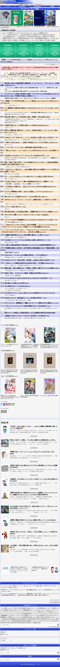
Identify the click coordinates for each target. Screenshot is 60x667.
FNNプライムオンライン (10, 132)
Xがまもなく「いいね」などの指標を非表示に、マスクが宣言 (24, 255)
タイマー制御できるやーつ (30, 78)
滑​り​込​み (30, 617)
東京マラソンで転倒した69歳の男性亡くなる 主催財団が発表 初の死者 (27, 312)
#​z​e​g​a (19, 619)
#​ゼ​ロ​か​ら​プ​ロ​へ (6, 620)
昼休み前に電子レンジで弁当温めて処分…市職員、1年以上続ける (26, 117)
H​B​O (42, 617)
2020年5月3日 (33, 516)
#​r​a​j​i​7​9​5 (29, 619)
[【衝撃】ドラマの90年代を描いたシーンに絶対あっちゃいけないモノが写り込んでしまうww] (9, 404)
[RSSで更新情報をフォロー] (5, 411)
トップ (7, 6)
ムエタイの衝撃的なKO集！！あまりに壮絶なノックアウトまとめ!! (26, 191)
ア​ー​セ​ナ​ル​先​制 (47, 611)
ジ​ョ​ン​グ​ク (10, 608)
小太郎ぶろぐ (44, 196)
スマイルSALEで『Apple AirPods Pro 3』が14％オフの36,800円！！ (27, 278)
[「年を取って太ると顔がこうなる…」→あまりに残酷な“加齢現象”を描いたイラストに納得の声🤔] (5, 429)
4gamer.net (43, 232)
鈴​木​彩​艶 (24, 613)
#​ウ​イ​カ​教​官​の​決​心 (35, 622)
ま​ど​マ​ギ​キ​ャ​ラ (44, 613)
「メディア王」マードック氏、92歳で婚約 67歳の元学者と (24, 147)
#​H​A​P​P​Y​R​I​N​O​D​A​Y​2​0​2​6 (18, 620)
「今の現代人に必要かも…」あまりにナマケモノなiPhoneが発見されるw (28, 186)
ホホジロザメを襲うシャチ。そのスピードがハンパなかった (24, 214)
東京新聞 (52, 312)
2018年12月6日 (34, 555)
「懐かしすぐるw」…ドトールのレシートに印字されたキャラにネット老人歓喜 (30, 150)
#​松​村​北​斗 (24, 619)
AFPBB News (44, 273)
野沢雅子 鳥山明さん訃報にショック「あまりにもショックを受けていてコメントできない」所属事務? (30, 98)
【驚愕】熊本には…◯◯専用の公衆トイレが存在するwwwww (25, 125)
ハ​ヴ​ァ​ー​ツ (5, 611)
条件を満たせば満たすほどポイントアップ (41, 112)
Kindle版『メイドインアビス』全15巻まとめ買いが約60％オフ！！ (26, 240)
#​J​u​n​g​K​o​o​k (5, 619)
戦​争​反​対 (5, 610)
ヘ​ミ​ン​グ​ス (6, 613)
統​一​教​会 (28, 608)
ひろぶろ (50, 191)
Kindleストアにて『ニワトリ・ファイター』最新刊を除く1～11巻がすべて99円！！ (32, 199)
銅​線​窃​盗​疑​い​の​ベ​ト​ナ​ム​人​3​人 (31, 610)
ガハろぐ (48, 306)
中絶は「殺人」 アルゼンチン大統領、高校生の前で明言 (23, 273)
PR (6, 110)
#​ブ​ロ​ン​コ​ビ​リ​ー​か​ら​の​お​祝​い (49, 620)
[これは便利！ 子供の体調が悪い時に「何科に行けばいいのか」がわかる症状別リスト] (5, 548)
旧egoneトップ (5, 649)
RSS (52, 6)
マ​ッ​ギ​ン (29, 611)
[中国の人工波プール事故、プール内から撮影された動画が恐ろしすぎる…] (5, 443)
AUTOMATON (45, 226)
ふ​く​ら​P (51, 610)
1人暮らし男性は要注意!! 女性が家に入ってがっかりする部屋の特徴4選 (28, 245)
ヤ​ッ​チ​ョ (18, 617)
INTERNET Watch (49, 263)
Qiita (28, 286)
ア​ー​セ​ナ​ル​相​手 (39, 615)
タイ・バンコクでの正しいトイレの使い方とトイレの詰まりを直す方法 (27, 176)
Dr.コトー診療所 (27, 183)
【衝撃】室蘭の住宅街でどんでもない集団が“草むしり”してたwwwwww (33, 520)
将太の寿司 (9, 183)
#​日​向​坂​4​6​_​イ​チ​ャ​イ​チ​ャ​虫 (33, 620)
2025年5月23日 (34, 541)
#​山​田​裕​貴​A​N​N (13, 619)
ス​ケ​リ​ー (12, 613)
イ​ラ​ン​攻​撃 (4, 608)
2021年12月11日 (34, 461)
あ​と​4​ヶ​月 (52, 615)
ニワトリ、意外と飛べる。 (13, 206)
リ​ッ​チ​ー (20, 610)
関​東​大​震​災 (42, 608)
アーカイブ (4, 638)
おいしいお (55, 303)
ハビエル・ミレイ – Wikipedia (13, 275)
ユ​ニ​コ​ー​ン (31, 615)
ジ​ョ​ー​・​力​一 (34, 608)
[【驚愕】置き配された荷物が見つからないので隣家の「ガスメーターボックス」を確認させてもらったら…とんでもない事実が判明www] (5, 496)
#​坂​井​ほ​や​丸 (45, 619)
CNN (3, 250)
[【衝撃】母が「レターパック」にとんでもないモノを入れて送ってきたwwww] (5, 455)
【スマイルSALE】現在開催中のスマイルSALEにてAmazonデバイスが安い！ (30, 219)
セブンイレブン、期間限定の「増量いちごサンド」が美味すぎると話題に (28, 303)
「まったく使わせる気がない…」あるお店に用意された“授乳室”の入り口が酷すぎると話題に (28, 34)
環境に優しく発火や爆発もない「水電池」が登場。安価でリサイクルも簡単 (29, 268)
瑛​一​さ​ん (46, 615)
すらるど (22, 164)
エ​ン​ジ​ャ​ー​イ (49, 608)
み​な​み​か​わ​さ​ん (13, 610)
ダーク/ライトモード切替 (30, 9)
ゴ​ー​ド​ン (24, 611)
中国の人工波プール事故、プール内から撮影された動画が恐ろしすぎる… (33, 440)
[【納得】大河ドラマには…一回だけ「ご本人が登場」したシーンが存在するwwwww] (5, 535)
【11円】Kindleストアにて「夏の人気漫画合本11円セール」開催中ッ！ (28, 181)
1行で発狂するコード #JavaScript (16, 286)
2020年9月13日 (34, 475)
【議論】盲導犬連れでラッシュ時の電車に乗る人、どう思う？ (25, 235)
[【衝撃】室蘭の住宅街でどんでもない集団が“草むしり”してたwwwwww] (5, 523)
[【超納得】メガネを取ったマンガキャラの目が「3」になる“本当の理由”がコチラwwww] (5, 482)
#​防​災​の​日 (35, 619)
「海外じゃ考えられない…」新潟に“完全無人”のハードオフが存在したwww (29, 142)
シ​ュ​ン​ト (37, 613)
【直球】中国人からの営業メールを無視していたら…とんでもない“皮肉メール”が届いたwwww (28, 40)
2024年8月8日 (33, 527)
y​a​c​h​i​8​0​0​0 (24, 617)
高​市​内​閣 (22, 608)
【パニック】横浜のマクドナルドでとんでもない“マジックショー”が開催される (24, 33)
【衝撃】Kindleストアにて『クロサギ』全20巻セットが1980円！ (26, 316)
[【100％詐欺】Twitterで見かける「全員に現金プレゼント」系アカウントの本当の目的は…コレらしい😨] (5, 509)
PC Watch (56, 268)
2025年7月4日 (33, 502)
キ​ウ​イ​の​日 (10, 615)
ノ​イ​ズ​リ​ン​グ (17, 615)
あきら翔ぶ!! (17, 183)
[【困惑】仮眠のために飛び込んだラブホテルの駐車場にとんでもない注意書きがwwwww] (5, 468)
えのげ (8, 103)
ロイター (45, 147)
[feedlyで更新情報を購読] (2, 411)
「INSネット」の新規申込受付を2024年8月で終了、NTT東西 (24, 263)
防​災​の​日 (40, 611)
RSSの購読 (29, 589)
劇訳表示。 (46, 214)
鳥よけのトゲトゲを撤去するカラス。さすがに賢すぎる (22, 196)
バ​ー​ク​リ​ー (18, 613)
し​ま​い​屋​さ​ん (36, 617)
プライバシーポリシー (54, 599)
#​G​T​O (40, 619)
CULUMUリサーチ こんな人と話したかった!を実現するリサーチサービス (28, 293)
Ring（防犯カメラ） (13, 222)
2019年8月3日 (33, 447)
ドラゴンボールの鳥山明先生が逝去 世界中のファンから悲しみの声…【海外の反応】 (26, 91)
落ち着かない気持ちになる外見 (15, 283)
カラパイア (55, 211)
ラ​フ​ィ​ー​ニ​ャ (12, 611)
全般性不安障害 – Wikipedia (12, 252)
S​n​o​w (48, 617)
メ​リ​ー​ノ (35, 611)
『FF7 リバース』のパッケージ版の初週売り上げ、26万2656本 (25, 306)
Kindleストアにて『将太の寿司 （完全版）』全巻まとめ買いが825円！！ (28, 260)
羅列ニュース (55, 64)
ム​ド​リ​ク (19, 611)
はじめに (22, 6)
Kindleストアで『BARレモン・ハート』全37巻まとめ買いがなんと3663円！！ (30, 137)
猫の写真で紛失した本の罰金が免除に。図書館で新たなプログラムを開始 (28, 211)
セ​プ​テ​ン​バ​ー (53, 613)
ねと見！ (53, 245)
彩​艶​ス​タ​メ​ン (12, 617)
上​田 (45, 617)
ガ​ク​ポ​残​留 (25, 615)
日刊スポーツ (11, 85)
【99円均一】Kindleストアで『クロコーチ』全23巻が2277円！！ (26, 155)
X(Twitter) (37, 6)
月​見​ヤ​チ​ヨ (17, 608)
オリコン (33, 96)
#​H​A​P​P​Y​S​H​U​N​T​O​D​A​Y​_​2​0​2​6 (21, 622)
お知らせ (3, 632)
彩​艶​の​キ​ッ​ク (31, 613)
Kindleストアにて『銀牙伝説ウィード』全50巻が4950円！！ (24, 298)
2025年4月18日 (34, 488)
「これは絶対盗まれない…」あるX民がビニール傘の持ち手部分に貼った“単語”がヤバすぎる (28, 36)
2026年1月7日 (33, 436)
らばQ (26, 283)
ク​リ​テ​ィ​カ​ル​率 (44, 610)
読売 (48, 117)
